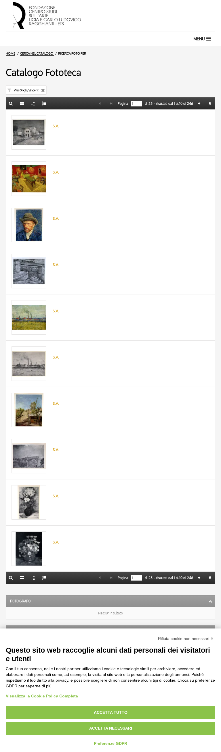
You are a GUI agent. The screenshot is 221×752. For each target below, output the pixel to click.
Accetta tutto (110, 712)
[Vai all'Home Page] (110, 16)
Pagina (122, 104)
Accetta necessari (110, 728)
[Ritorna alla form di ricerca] (11, 103)
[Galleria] (22, 103)
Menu (199, 38)
